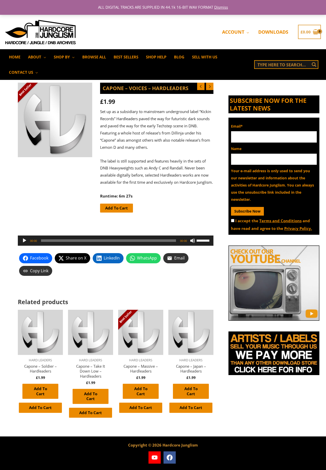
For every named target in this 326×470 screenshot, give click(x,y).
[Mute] (192, 240)
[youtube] (155, 457)
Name (236, 148)
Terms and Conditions (280, 220)
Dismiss (221, 7)
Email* (237, 126)
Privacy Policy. (298, 228)
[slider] (204, 240)
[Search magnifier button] (314, 64)
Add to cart (116, 208)
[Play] (24, 240)
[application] (246, 32)
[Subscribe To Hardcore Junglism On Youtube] (273, 283)
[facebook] (171, 457)
